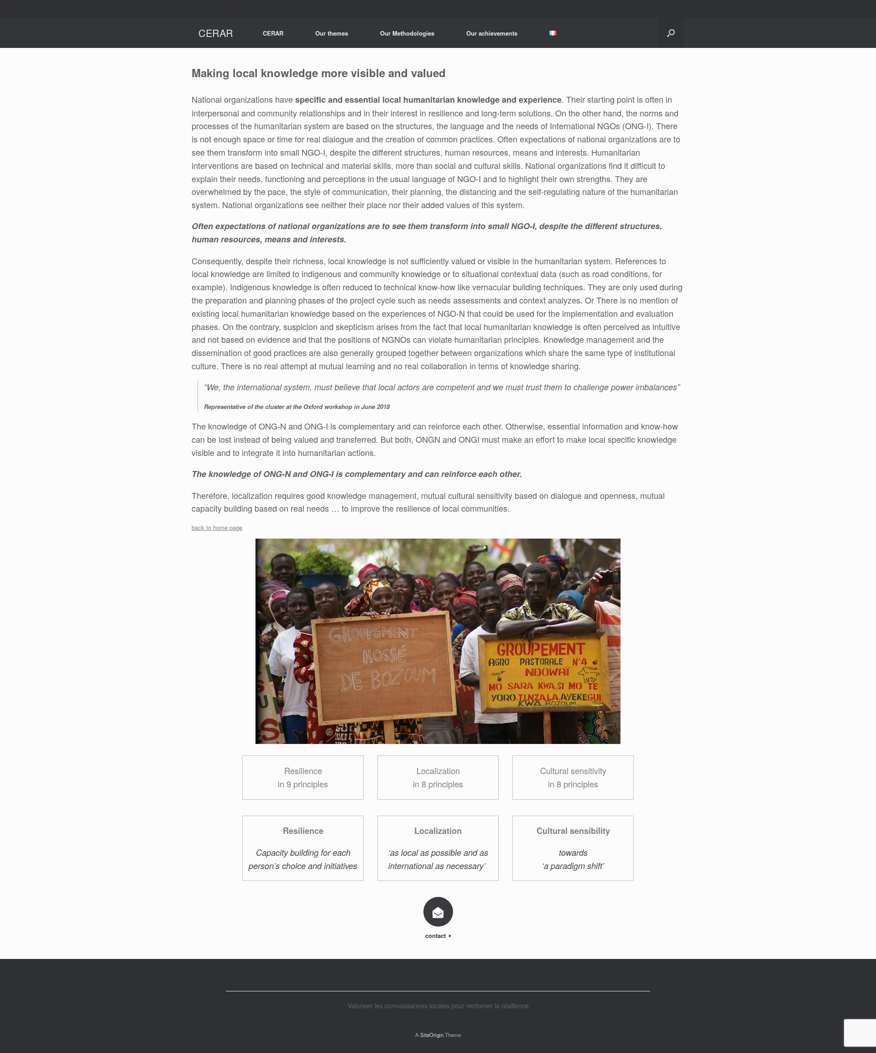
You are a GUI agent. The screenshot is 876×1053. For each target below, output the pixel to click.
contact (436, 935)
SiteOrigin (431, 1034)
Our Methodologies (407, 33)
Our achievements (491, 33)
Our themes (331, 33)
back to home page (217, 527)
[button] (670, 33)
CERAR (273, 33)
